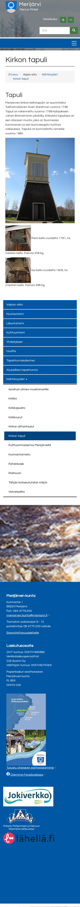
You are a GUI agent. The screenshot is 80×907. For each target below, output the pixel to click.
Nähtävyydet (50, 74)
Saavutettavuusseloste (22, 632)
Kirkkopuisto (17, 407)
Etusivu (13, 74)
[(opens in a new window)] (28, 796)
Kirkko (13, 398)
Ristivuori (15, 473)
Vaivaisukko (17, 491)
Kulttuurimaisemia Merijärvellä (30, 445)
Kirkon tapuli (21, 78)
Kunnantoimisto (19, 454)
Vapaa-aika (14, 304)
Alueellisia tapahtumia (22, 369)
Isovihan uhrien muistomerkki (29, 389)
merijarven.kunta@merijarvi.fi (26, 615)
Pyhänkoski (16, 463)
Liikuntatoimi (15, 323)
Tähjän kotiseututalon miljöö (28, 482)
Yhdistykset (14, 341)
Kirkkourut (15, 417)
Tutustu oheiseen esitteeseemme (30, 767)
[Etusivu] (11, 7)
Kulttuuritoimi (15, 332)
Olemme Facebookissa (26, 774)
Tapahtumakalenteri (20, 360)
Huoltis (11, 351)
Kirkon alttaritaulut (21, 426)
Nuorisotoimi (15, 314)
